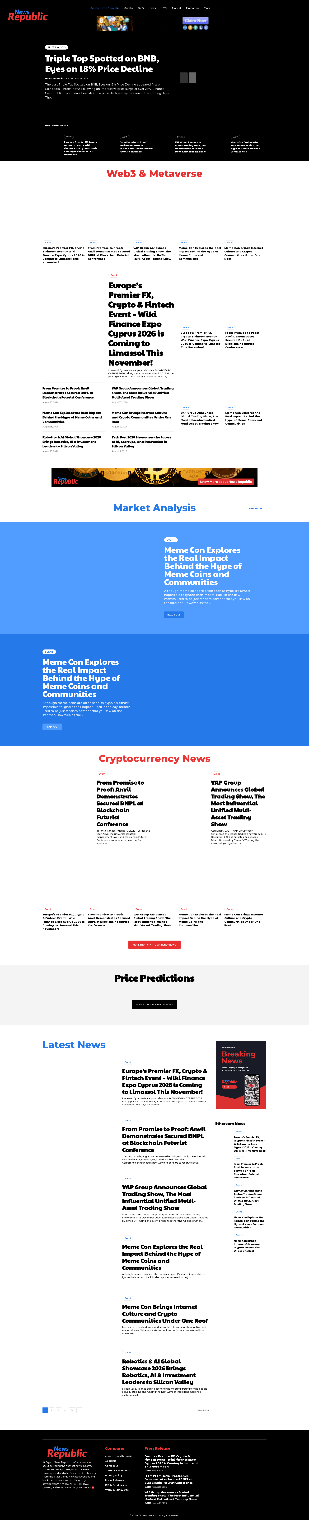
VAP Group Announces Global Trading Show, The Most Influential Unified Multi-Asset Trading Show (190, 146)
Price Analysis (57, 47)
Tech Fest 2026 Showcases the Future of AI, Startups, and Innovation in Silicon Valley (141, 441)
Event (69, 136)
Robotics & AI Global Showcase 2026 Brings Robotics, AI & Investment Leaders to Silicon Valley (71, 441)
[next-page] (192, 77)
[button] (217, 8)
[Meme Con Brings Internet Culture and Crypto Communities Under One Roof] (245, 211)
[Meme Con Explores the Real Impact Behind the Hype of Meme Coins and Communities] (219, 144)
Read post (173, 615)
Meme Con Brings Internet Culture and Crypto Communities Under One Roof (141, 417)
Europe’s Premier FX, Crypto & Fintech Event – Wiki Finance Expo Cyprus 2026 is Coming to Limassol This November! (80, 148)
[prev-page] (184, 77)
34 (72, 1410)
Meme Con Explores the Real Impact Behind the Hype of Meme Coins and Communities (245, 146)
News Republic (54, 78)
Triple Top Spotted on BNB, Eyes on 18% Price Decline (102, 63)
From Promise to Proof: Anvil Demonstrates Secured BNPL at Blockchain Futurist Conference (136, 146)
